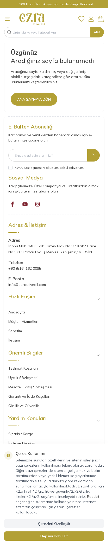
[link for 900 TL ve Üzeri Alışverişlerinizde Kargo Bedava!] (54, 4)
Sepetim (15, 331)
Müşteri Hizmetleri (23, 321)
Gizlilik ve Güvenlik (23, 405)
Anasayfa (16, 312)
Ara (97, 32)
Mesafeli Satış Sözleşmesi (30, 387)
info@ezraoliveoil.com (27, 284)
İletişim (14, 340)
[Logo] (38, 18)
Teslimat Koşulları (23, 368)
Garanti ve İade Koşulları (29, 396)
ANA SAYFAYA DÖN (34, 99)
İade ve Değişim (21, 443)
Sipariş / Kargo (20, 434)
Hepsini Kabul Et (54, 536)
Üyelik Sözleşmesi (23, 377)
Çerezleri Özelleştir (54, 523)
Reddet (93, 496)
